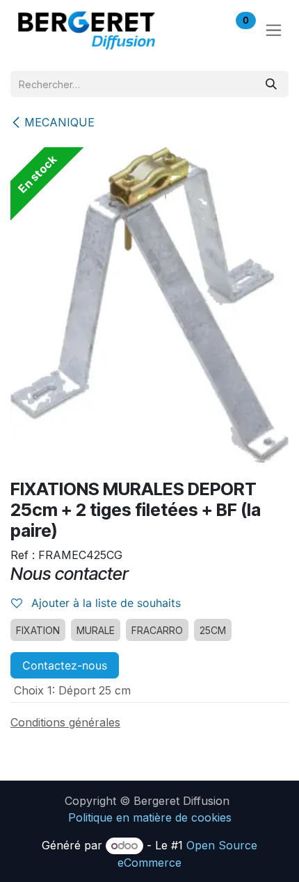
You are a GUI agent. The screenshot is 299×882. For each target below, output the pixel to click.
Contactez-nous (64, 665)
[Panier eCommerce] (201, 30)
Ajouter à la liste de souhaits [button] (104, 603)
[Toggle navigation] (274, 30)
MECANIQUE (59, 122)
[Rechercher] (271, 84)
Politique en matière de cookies (150, 817)
